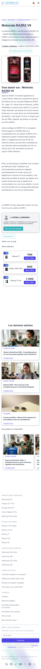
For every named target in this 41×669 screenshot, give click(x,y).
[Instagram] (30, 664)
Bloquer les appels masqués (13, 583)
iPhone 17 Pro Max (9, 526)
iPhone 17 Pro (7, 530)
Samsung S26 (7, 556)
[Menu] (38, 3)
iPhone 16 (5, 542)
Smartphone (11, 19)
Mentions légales (8, 601)
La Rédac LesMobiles (9, 46)
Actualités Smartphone (23, 19)
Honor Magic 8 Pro (9, 512)
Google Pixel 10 (8, 508)
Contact (5, 597)
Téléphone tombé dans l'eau (13, 578)
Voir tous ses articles (13, 229)
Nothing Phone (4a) (9, 516)
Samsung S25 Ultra (9, 560)
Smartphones (8, 236)
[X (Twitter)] (25, 664)
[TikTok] (16, 664)
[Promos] (33, 3)
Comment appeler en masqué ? (14, 574)
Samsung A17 (7, 499)
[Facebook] (11, 664)
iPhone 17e (6, 538)
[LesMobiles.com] (10, 2)
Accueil (4, 19)
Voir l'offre (30, 258)
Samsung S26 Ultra (9, 552)
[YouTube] (20, 664)
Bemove (15, 659)
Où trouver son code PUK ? (12, 587)
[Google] (7, 664)
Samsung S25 (7, 565)
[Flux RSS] (34, 664)
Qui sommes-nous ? (9, 620)
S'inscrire (20, 640)
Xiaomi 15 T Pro (8, 504)
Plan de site (6, 616)
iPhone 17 (5, 534)
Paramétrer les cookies (11, 612)
